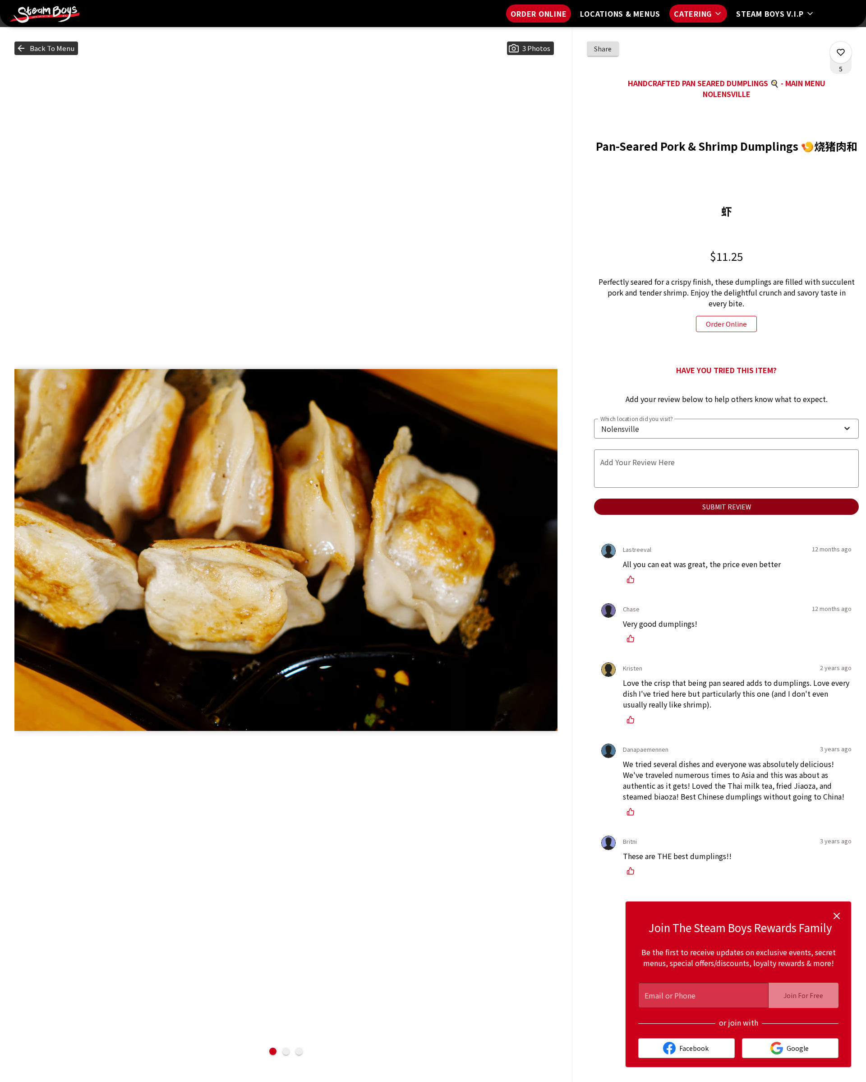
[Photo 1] (272, 1051)
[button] (698, 14)
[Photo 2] (286, 1051)
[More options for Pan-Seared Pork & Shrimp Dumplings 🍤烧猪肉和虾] (841, 52)
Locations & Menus (620, 13)
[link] (726, 324)
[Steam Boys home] (47, 13)
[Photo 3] (299, 1051)
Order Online (539, 13)
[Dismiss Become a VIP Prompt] (837, 916)
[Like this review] (633, 579)
